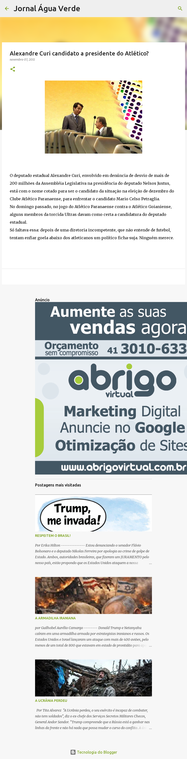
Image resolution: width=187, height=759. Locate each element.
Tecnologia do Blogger (96, 752)
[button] (13, 69)
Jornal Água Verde (47, 8)
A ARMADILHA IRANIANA (55, 618)
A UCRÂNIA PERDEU (51, 701)
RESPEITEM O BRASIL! (53, 536)
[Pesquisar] (87, 8)
